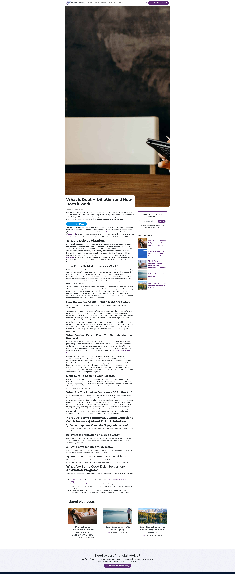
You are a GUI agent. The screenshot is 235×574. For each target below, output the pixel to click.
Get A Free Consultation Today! (117, 566)
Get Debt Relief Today (76, 224)
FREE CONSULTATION (158, 3)
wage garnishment (84, 398)
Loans (120, 3)
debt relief (72, 234)
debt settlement (106, 232)
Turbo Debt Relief (76, 479)
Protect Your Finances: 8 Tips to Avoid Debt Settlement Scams (157, 243)
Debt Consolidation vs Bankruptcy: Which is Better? (157, 286)
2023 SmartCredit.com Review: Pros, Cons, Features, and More (157, 254)
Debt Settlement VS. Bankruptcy (117, 528)
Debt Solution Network (78, 484)
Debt (90, 3)
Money (112, 3)
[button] (146, 3)
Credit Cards (100, 3)
